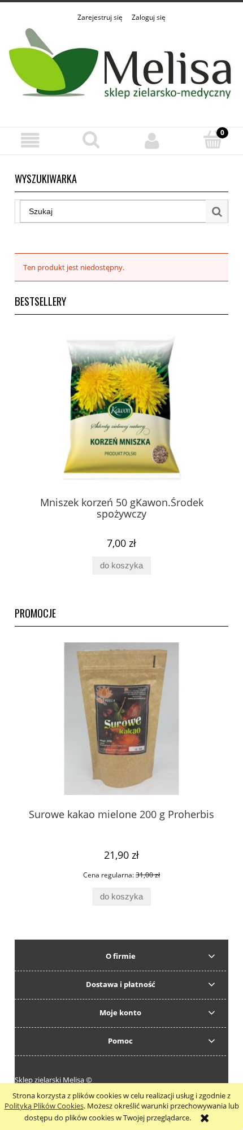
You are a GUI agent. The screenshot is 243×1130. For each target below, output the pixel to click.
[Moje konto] (152, 140)
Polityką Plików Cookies (44, 1106)
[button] (30, 140)
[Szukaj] (217, 211)
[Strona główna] (121, 68)
